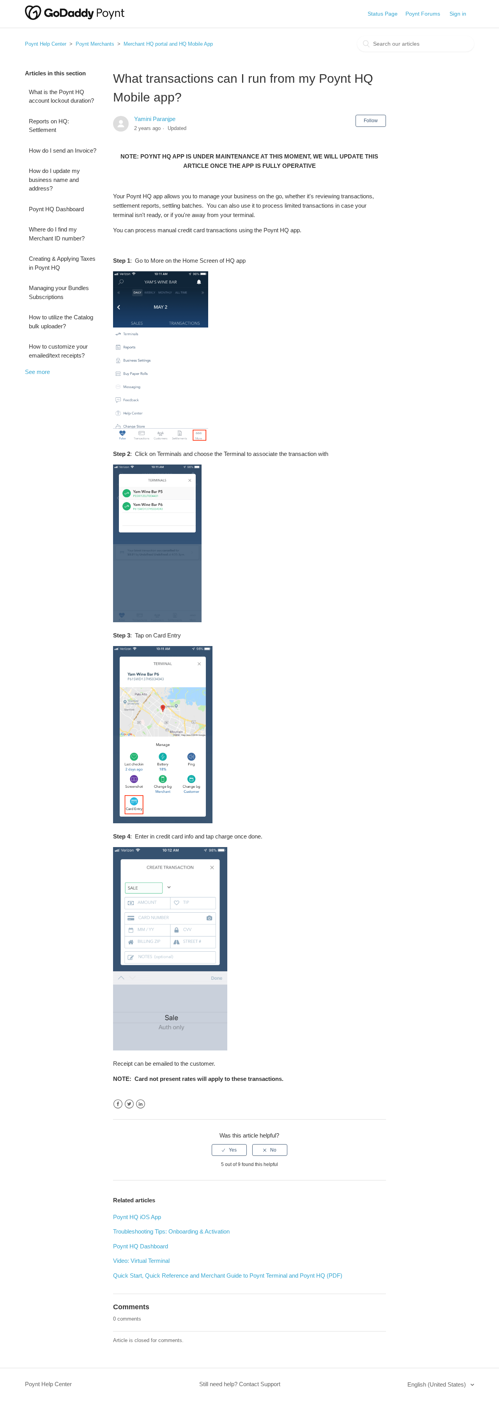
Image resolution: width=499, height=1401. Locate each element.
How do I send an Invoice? (62, 150)
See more (37, 371)
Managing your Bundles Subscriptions (59, 292)
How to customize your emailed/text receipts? (58, 351)
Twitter (129, 1104)
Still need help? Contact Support (239, 1384)
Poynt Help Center (45, 44)
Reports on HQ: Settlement (49, 126)
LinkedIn (140, 1104)
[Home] (74, 17)
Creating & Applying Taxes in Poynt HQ (62, 263)
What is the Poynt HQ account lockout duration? (61, 96)
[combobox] (415, 44)
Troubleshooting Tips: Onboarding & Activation (171, 1231)
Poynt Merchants (95, 44)
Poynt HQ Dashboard (56, 209)
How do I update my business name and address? (54, 179)
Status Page (383, 14)
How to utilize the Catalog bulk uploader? (61, 321)
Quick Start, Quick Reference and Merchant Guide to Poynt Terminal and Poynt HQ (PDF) (227, 1275)
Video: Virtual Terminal (141, 1260)
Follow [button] (371, 120)
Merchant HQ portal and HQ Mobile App (168, 44)
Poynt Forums (422, 14)
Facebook (118, 1104)
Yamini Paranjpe (154, 119)
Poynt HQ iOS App (137, 1217)
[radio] (229, 1150)
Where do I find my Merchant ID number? (57, 234)
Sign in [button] (457, 14)
